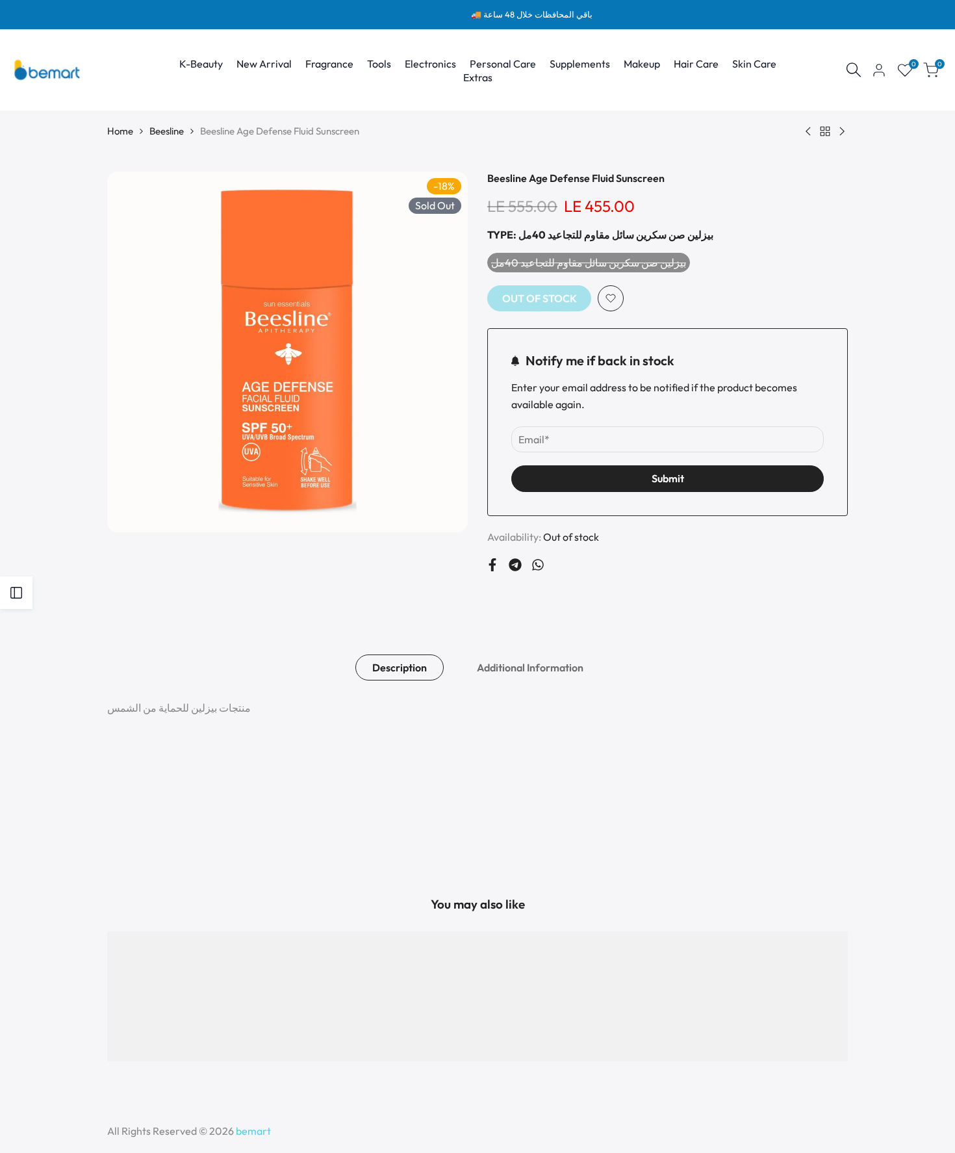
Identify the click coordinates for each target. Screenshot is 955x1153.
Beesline (166, 131)
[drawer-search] (854, 69)
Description (399, 667)
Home (120, 131)
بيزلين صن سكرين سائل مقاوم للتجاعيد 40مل (588, 264)
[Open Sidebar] (16, 592)
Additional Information (530, 667)
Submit (668, 478)
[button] (611, 298)
